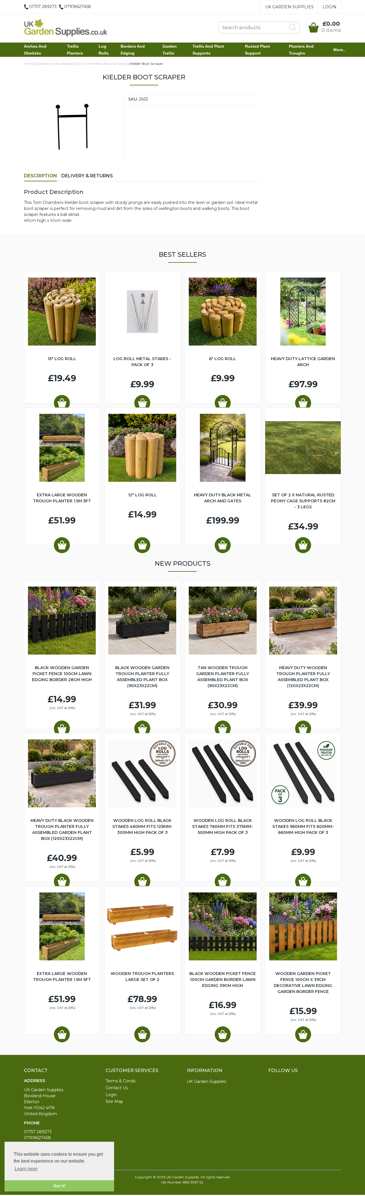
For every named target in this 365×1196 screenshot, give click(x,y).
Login (329, 6)
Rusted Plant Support (257, 49)
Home (29, 63)
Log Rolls (104, 49)
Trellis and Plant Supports (208, 49)
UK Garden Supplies (289, 6)
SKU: (133, 99)
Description (40, 175)
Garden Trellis (170, 49)
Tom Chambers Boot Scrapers (102, 63)
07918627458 (37, 1137)
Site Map (114, 1101)
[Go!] (292, 27)
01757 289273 (38, 1131)
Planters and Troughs (301, 49)
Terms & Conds (120, 1080)
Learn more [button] (26, 1168)
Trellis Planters (75, 49)
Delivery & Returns (87, 175)
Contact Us (117, 1087)
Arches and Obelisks (35, 49)
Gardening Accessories (55, 63)
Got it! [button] (59, 1185)
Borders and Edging (133, 49)
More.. (339, 49)
